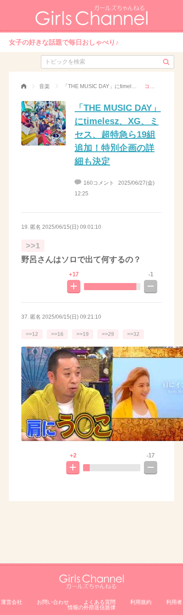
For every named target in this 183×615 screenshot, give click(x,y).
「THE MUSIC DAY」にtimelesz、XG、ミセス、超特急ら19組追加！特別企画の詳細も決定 (118, 134)
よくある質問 (99, 602)
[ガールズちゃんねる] (23, 86)
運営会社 (11, 602)
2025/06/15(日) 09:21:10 (71, 317)
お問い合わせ (53, 602)
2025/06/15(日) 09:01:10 (71, 227)
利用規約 (140, 602)
